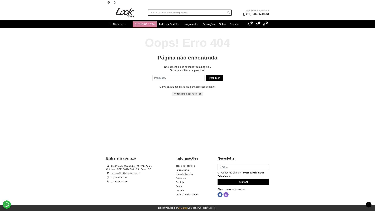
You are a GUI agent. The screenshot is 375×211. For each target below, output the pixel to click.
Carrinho (180, 182)
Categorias (118, 24)
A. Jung (182, 208)
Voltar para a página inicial (187, 94)
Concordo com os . (241, 174)
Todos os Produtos (169, 24)
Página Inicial (182, 170)
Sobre (222, 24)
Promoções (208, 24)
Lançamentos (191, 24)
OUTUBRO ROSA (145, 24)
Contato (234, 24)
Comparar (181, 178)
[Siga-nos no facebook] (108, 2)
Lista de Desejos (184, 174)
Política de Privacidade (187, 194)
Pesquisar (214, 78)
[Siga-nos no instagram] (114, 2)
